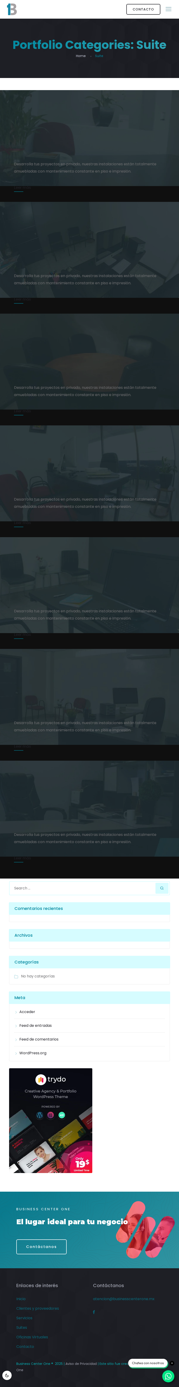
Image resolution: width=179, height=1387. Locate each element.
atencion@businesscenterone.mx (124, 1299)
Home (81, 56)
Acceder (27, 1011)
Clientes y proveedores (37, 1308)
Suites (21, 1327)
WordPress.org (32, 1053)
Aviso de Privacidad (81, 1363)
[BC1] (12, 9)
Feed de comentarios (39, 1039)
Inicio (21, 1299)
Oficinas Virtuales (32, 1337)
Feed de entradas (35, 1025)
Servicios (24, 1318)
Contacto (25, 1346)
